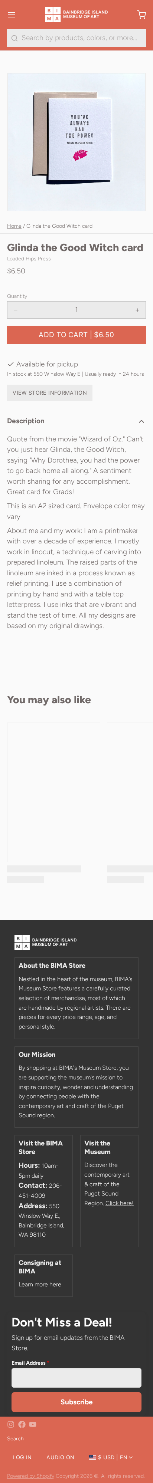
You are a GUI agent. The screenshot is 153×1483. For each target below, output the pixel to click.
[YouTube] (32, 1424)
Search (15, 1438)
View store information (50, 392)
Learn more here (40, 1284)
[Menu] (15, 15)
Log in (22, 1457)
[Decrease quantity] (15, 310)
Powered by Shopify (30, 1476)
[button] (76, 335)
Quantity (17, 296)
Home (14, 226)
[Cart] (138, 15)
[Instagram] (10, 1424)
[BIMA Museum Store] (76, 15)
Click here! (119, 1203)
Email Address (30, 1362)
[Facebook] (22, 1424)
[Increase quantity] (137, 310)
